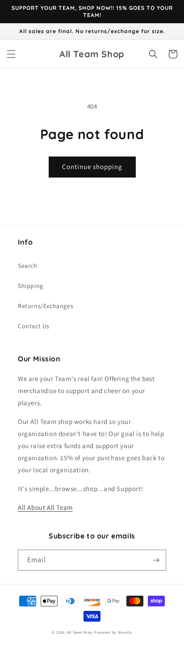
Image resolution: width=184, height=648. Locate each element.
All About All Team (45, 507)
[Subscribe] (156, 560)
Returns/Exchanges (45, 306)
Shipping (30, 286)
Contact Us (34, 326)
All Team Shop (80, 632)
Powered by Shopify (113, 632)
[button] (11, 54)
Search (28, 266)
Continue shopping (92, 166)
